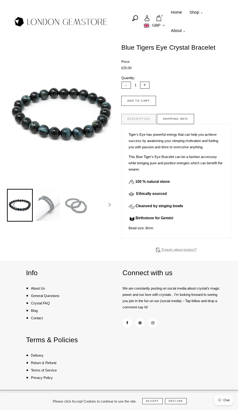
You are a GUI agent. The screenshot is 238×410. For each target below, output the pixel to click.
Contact (37, 318)
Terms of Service (44, 370)
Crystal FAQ (40, 303)
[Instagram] (152, 323)
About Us (38, 288)
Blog (34, 311)
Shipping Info (175, 118)
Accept (152, 401)
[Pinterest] (140, 323)
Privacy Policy (42, 378)
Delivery (37, 355)
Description (138, 118)
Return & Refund (43, 363)
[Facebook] (127, 323)
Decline (176, 401)
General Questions (45, 296)
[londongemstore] (60, 21)
